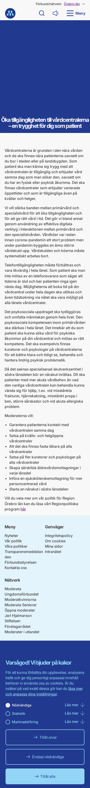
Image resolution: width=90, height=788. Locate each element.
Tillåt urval (48, 737)
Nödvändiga (21, 705)
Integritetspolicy (59, 535)
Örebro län (72, 4)
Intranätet (53, 551)
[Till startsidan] (10, 13)
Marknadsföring (25, 722)
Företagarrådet (17, 626)
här (23, 509)
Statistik (18, 713)
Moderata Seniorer (21, 605)
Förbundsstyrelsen (20, 562)
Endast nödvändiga (48, 756)
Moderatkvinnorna (20, 599)
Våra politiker (16, 546)
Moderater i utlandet (22, 631)
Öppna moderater (20, 610)
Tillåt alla (47, 776)
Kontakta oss (16, 567)
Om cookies (55, 541)
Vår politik (13, 541)
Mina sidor (54, 546)
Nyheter (11, 535)
